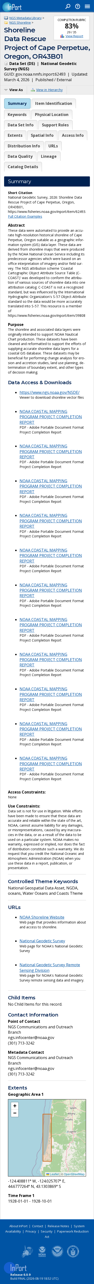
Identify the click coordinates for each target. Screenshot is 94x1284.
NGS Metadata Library (25, 18)
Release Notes (58, 1226)
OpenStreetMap (74, 1174)
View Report (74, 36)
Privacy (31, 1231)
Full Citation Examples (25, 216)
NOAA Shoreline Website (42, 917)
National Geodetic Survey (42, 941)
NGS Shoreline (20, 22)
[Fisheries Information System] (26, 1256)
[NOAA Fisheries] (42, 1256)
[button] (14, 1106)
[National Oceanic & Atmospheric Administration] (57, 1256)
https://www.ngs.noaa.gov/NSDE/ (50, 392)
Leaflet (54, 1174)
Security (47, 1231)
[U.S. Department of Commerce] (73, 1256)
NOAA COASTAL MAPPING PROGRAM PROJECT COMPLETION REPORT (51, 417)
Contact (37, 1226)
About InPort (18, 1226)
